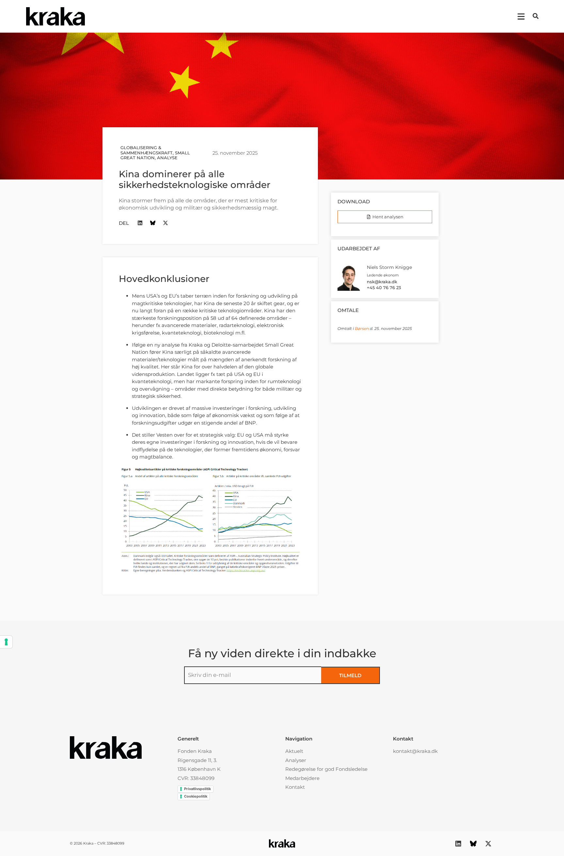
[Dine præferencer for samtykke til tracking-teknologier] (6, 642)
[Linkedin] (140, 223)
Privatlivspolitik (197, 788)
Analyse (167, 157)
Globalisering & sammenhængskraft (146, 150)
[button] (536, 16)
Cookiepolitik (195, 796)
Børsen (362, 328)
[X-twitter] (165, 223)
